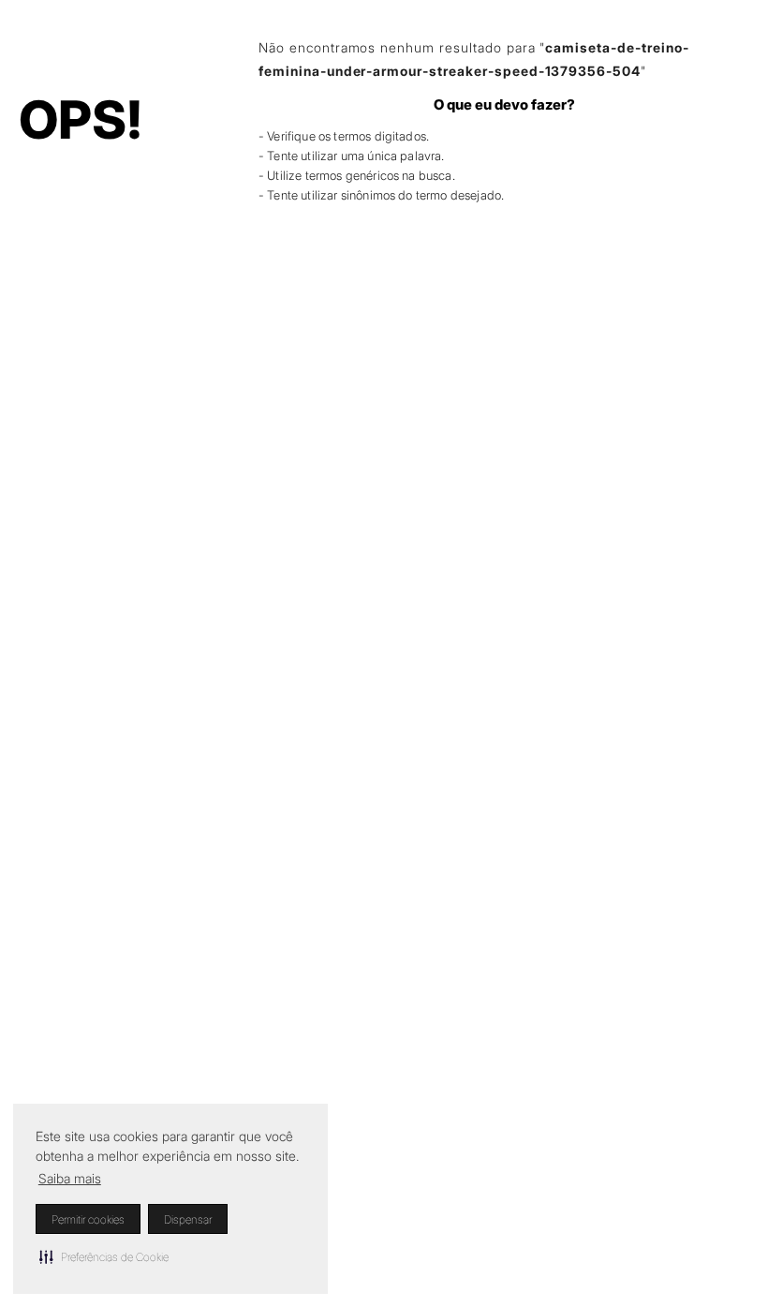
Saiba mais (69, 1178)
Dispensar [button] (188, 1219)
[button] (104, 1256)
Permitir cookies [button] (88, 1219)
